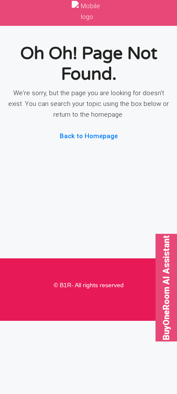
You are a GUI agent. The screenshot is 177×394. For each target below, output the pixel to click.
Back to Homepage (89, 136)
